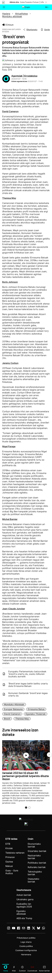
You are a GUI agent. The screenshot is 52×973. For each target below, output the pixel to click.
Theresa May (22, 718)
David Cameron (12, 714)
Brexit (7, 718)
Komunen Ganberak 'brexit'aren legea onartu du (28, 694)
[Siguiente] (46, 2)
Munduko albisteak (14, 704)
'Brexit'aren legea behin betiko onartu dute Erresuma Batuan (28, 684)
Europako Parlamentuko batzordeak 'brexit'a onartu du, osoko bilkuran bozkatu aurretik (27, 674)
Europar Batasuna (13, 709)
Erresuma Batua (36, 709)
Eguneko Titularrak (35, 714)
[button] (49, 754)
